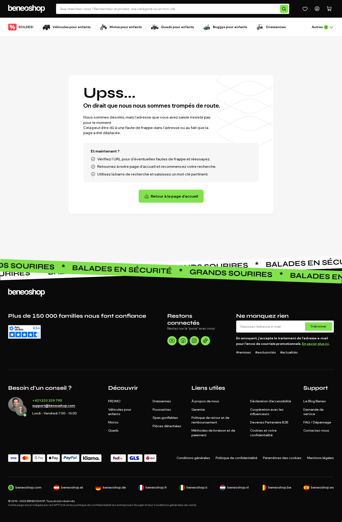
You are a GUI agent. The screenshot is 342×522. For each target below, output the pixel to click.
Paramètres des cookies (282, 458)
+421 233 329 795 (47, 401)
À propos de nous (205, 401)
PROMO (114, 401)
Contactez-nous (316, 430)
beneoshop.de (114, 487)
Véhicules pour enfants (119, 411)
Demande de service (313, 411)
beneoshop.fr (156, 487)
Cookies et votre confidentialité (263, 432)
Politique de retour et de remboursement (210, 420)
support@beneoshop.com (53, 406)
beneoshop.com (28, 487)
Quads (113, 430)
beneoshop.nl (238, 487)
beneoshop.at (72, 487)
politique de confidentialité (92, 505)
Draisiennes (162, 401)
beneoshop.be (279, 487)
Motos (113, 422)
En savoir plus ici (315, 344)
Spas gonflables (165, 418)
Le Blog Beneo (314, 401)
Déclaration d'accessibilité (270, 401)
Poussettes (162, 409)
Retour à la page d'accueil (174, 196)
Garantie (198, 409)
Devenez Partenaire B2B (269, 422)
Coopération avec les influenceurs (267, 411)
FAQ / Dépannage (317, 422)
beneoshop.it (197, 487)
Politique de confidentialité (236, 458)
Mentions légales (320, 458)
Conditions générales (193, 458)
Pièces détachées (167, 426)
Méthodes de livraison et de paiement (213, 432)
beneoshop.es (322, 487)
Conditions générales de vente (175, 505)
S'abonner (318, 326)
